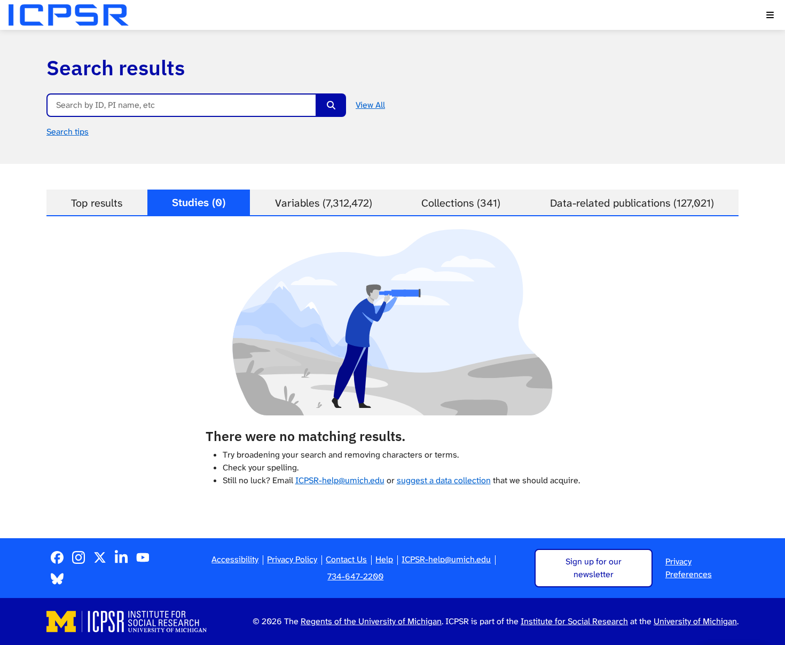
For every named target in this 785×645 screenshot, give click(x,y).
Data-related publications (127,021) (632, 203)
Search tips (67, 131)
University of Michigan (695, 621)
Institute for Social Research (574, 621)
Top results (96, 203)
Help (384, 559)
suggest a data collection (444, 480)
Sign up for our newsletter (594, 568)
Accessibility (234, 559)
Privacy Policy (292, 559)
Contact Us (346, 559)
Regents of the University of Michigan (371, 621)
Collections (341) (460, 203)
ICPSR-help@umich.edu (339, 480)
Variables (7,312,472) (323, 203)
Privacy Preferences (688, 568)
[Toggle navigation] (770, 15)
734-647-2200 (355, 576)
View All (370, 105)
